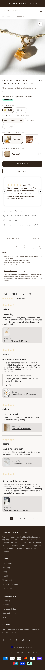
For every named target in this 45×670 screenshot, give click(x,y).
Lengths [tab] (26, 238)
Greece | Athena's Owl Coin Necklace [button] (15, 341)
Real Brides (7, 563)
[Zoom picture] (10, 141)
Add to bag (22, 164)
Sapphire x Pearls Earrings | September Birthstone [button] (15, 510)
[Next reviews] (40, 191)
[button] (22, 191)
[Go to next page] (38, 518)
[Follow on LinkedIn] (29, 640)
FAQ (4, 617)
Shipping (6, 601)
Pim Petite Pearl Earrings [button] (22, 463)
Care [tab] (34, 238)
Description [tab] (8, 238)
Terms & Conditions (10, 584)
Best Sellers (18, 16)
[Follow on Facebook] (3, 640)
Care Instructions (9, 613)
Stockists (6, 576)
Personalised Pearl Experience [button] (24, 394)
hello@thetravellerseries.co (31, 629)
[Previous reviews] (4, 191)
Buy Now (22, 171)
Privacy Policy (8, 588)
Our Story (6, 568)
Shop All (6, 16)
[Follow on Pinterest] (17, 640)
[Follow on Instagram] (10, 640)
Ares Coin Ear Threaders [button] (21, 429)
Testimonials (7, 580)
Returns (5, 605)
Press (4, 572)
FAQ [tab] (18, 238)
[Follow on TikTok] (23, 640)
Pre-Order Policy (9, 609)
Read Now (32, 3)
